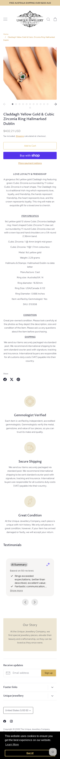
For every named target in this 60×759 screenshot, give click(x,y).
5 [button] (26, 104)
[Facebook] (4, 721)
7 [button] (33, 104)
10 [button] (44, 104)
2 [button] (16, 104)
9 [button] (40, 104)
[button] (16, 590)
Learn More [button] (12, 744)
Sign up (48, 673)
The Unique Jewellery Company (35, 729)
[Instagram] (11, 721)
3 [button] (19, 104)
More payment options (30, 163)
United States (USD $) (16, 710)
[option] (30, 73)
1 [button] (12, 104)
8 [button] (37, 104)
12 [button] (30, 107)
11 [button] (47, 104)
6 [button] (30, 104)
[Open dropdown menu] (52, 687)
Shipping (20, 136)
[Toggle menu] (5, 19)
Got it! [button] (30, 753)
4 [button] (23, 104)
